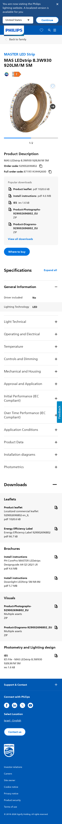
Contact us (14, 732)
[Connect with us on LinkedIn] (14, 705)
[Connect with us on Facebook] (6, 705)
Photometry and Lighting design (30, 647)
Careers (8, 774)
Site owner (9, 780)
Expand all (50, 270)
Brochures (12, 548)
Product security (12, 800)
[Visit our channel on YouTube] (30, 705)
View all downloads (20, 239)
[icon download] (56, 507)
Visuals (9, 598)
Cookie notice (11, 787)
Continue (47, 20)
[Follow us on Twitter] (22, 705)
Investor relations (13, 767)
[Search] (49, 30)
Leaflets (10, 499)
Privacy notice (11, 794)
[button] (9, 106)
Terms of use (10, 807)
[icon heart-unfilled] (41, 30)
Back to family (17, 39)
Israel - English (12, 720)
